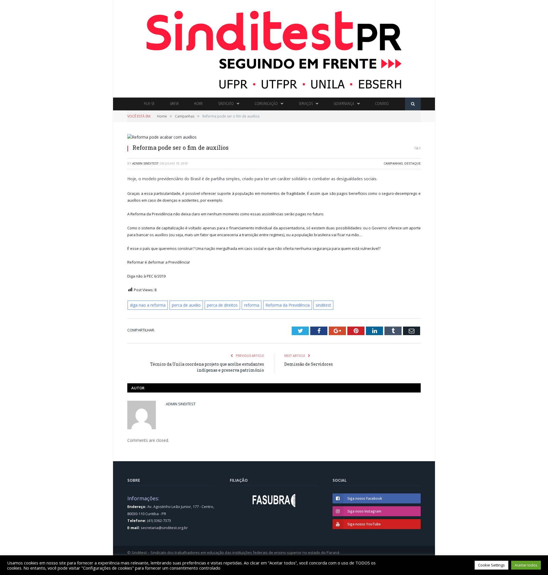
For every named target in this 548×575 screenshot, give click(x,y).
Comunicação (266, 103)
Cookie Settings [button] (491, 565)
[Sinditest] (274, 47)
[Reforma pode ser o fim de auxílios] (274, 137)
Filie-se (149, 103)
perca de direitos (218, 304)
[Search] (413, 104)
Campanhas (393, 163)
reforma (246, 304)
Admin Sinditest (145, 163)
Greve (174, 103)
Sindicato (226, 103)
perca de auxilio (183, 304)
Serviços (306, 103)
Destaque (412, 163)
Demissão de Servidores (308, 363)
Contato (382, 103)
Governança (344, 103)
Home (198, 103)
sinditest (314, 304)
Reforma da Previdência (280, 304)
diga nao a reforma (146, 304)
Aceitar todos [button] (526, 565)
